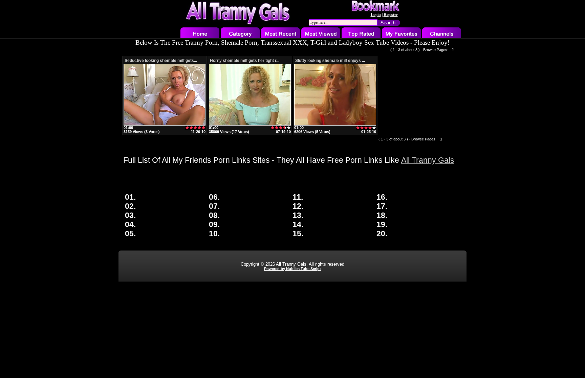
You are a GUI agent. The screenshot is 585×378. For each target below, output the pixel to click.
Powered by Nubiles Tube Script (292, 269)
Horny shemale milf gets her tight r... (244, 60)
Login (376, 14)
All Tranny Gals (427, 160)
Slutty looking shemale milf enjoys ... (330, 60)
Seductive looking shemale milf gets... (161, 60)
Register (391, 14)
